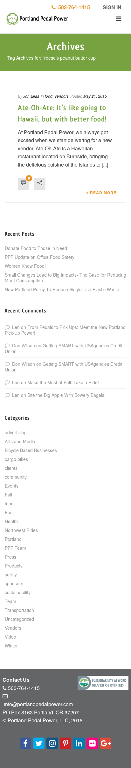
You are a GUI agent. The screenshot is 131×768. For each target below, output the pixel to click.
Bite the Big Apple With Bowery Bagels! (66, 395)
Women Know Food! (25, 266)
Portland (13, 539)
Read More (103, 192)
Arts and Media (20, 441)
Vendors (61, 96)
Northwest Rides (21, 530)
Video (10, 637)
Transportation (19, 610)
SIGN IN (111, 7)
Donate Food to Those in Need (36, 248)
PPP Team (15, 548)
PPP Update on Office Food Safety (39, 257)
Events (11, 486)
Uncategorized (19, 619)
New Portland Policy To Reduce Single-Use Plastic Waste (62, 289)
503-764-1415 (73, 7)
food (48, 96)
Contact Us (16, 679)
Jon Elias (31, 96)
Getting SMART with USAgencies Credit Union (63, 348)
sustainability (18, 592)
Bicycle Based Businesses (31, 450)
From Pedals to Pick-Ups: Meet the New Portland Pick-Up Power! (65, 330)
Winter (11, 645)
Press (10, 557)
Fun (9, 512)
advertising (16, 432)
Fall (8, 494)
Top (125, 762)
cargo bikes (16, 459)
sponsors (14, 583)
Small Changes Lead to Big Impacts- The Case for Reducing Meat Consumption (65, 277)
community (16, 477)
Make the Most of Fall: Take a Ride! (63, 382)
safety (11, 574)
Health (11, 521)
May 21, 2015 (95, 96)
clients (11, 468)
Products (14, 565)
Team (10, 601)
